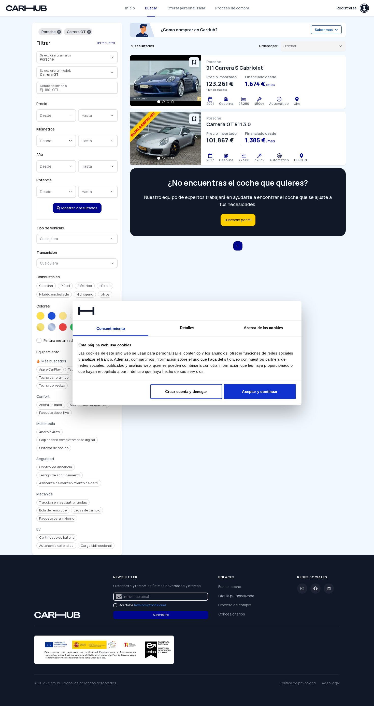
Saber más (324, 29)
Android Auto (49, 432)
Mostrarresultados (79, 207)
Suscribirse (161, 615)
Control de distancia (55, 467)
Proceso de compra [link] (235, 604)
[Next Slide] (196, 82)
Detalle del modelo (53, 86)
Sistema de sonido (53, 448)
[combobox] (70, 59)
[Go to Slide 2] (163, 101)
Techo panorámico (53, 377)
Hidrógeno (85, 294)
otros (105, 294)
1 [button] (238, 245)
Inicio (130, 8)
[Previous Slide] (135, 82)
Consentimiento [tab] (110, 328)
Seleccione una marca (55, 55)
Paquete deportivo (54, 412)
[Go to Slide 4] (172, 101)
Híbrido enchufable (54, 294)
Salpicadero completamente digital (67, 439)
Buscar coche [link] (229, 586)
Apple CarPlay (50, 369)
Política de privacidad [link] (298, 683)
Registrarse (347, 8)
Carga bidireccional (96, 545)
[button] (59, 32)
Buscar (151, 8)
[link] (57, 615)
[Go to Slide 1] (158, 101)
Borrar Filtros (106, 43)
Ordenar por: (269, 46)
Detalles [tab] (187, 327)
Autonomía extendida (56, 545)
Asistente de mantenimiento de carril (68, 483)
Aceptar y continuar (260, 391)
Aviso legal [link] (331, 683)
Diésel (65, 285)
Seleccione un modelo (56, 70)
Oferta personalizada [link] (236, 595)
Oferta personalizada (186, 8)
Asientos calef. (51, 404)
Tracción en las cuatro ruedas (63, 502)
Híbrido (104, 285)
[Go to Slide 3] (168, 101)
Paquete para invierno (56, 518)
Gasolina (46, 285)
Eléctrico (85, 285)
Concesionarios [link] (231, 614)
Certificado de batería (57, 537)
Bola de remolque (53, 510)
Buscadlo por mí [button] (238, 219)
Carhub (54, 683)
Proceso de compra (232, 8)
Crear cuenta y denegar (186, 391)
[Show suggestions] (112, 57)
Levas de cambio (87, 510)
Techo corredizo (52, 385)
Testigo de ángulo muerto (59, 475)
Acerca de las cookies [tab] (263, 327)
